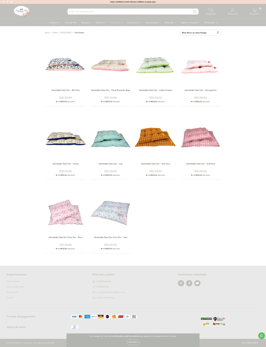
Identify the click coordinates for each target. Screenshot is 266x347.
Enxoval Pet (71, 22)
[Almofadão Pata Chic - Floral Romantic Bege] (117, 71)
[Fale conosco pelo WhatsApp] (261, 335)
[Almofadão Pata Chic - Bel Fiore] (72, 71)
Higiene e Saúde (189, 22)
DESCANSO (66, 32)
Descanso (116, 22)
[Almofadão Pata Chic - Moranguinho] (207, 71)
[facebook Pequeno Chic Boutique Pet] (8, 2)
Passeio (100, 22)
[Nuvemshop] (250, 343)
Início (47, 32)
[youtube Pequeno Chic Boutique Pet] (11, 2)
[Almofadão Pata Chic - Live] (117, 144)
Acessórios (133, 22)
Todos (55, 32)
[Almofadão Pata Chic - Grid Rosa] (207, 144)
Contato (10, 297)
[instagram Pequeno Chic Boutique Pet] (4, 2)
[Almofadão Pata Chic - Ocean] (72, 144)
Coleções (54, 22)
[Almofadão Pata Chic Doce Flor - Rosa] (72, 218)
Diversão (169, 22)
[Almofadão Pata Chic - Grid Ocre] (162, 144)
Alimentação (152, 22)
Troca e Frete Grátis (15, 286)
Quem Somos (12, 292)
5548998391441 (103, 281)
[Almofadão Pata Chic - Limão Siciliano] (162, 71)
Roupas (86, 22)
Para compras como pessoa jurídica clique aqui (133, 2)
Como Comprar (13, 281)
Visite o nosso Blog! (105, 297)
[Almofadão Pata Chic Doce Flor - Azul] (117, 218)
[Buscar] (195, 12)
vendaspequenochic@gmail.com (110, 292)
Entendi (133, 342)
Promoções (210, 22)
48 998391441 (102, 286)
